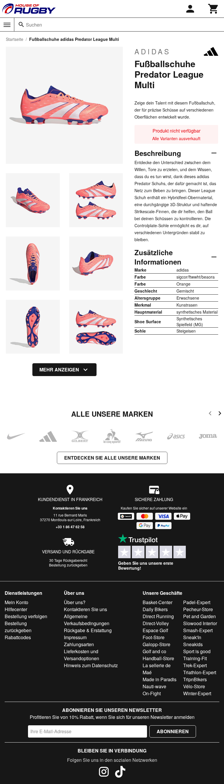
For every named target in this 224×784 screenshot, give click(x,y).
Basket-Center (157, 602)
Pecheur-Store (198, 609)
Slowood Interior (200, 623)
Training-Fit (195, 658)
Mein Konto (16, 602)
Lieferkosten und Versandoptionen (81, 655)
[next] (220, 414)
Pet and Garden (199, 616)
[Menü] (7, 25)
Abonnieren (173, 731)
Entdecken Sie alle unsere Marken (112, 457)
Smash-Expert (198, 630)
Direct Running (158, 616)
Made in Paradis (159, 679)
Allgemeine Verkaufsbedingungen (86, 620)
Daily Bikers (155, 609)
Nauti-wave (154, 686)
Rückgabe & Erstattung (88, 630)
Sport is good (197, 651)
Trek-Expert (195, 665)
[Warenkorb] (213, 9)
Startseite (14, 39)
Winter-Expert (197, 693)
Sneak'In (192, 637)
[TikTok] (120, 772)
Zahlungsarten (79, 644)
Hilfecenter (16, 609)
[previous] (210, 414)
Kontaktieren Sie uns (70, 508)
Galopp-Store (156, 644)
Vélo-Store (194, 686)
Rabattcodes (18, 637)
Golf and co (154, 651)
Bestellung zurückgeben (68, 564)
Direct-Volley (156, 623)
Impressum (75, 637)
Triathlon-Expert (199, 672)
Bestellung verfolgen (26, 616)
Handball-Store (158, 658)
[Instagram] (104, 772)
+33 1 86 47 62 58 (70, 526)
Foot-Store (153, 637)
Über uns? (74, 602)
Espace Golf (155, 630)
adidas (152, 51)
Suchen (34, 24)
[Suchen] (21, 24)
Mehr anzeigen (59, 369)
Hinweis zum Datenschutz (91, 665)
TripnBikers (195, 679)
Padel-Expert (196, 602)
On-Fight (152, 693)
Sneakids (193, 644)
